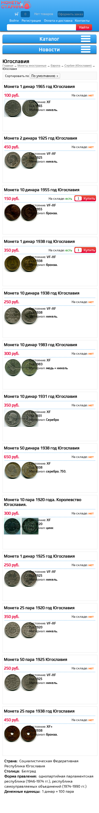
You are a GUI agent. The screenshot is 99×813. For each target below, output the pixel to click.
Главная (8, 65)
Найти (84, 27)
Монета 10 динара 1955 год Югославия (41, 189)
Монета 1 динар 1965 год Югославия (39, 86)
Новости (49, 49)
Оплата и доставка (58, 20)
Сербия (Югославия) (78, 65)
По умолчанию (44, 76)
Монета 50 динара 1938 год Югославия (41, 447)
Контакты (82, 20)
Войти (14, 20)
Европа (55, 65)
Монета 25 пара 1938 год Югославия (39, 711)
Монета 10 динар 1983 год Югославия (40, 344)
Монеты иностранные (32, 65)
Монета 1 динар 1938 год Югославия (39, 241)
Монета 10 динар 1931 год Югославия (40, 396)
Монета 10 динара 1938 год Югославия (41, 293)
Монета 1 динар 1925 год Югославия (39, 556)
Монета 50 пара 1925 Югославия (35, 659)
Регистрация (31, 20)
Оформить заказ (70, 14)
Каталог (49, 39)
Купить (89, 198)
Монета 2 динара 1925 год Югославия (40, 138)
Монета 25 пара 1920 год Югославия (39, 607)
